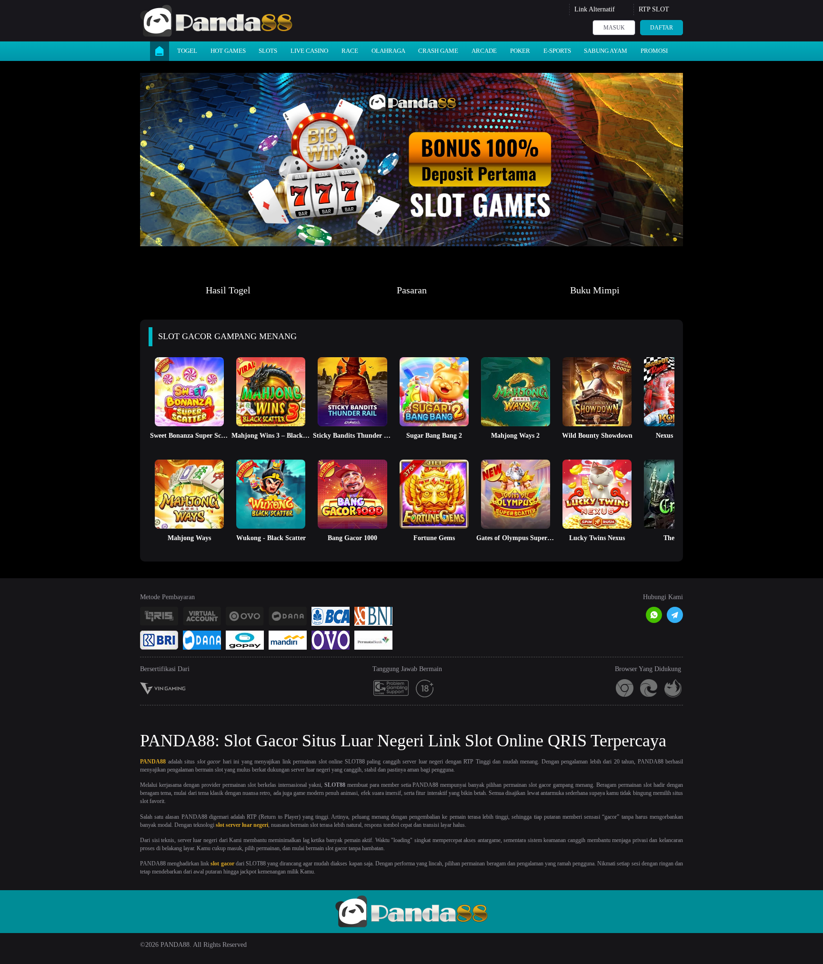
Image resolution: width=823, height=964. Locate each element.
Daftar (661, 27)
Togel (187, 50)
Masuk (614, 27)
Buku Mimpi (595, 290)
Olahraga (388, 50)
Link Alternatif (594, 9)
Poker (520, 50)
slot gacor (222, 863)
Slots (268, 50)
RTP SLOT (654, 9)
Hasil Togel (228, 290)
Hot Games (228, 50)
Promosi (654, 50)
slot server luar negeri (242, 825)
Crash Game (438, 50)
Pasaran (412, 290)
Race (349, 50)
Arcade (484, 50)
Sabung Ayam (605, 50)
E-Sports (557, 50)
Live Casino (309, 50)
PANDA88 (153, 761)
